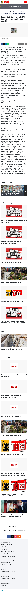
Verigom (4, 569)
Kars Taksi (4, 581)
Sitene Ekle (13, 532)
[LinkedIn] (6, 44)
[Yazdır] (19, 44)
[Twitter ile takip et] (12, 536)
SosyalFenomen (6, 583)
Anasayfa (5, 11)
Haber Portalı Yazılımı (8, 590)
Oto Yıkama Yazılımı (7, 574)
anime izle (4, 549)
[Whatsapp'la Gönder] (8, 44)
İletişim (14, 530)
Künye (10, 530)
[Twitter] (4, 44)
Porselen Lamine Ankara (8, 551)
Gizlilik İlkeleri (21, 530)
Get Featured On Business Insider (10, 564)
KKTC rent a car (6, 567)
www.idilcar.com (6, 542)
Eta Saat (4, 585)
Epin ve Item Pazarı (7, 544)
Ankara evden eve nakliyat (8, 560)
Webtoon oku (5, 576)
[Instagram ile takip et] (15, 536)
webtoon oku (5, 553)
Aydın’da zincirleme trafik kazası (13, 6)
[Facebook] (2, 44)
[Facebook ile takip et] (9, 536)
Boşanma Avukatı (6, 562)
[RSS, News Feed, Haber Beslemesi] (19, 536)
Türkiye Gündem (12, 11)
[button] (21, 44)
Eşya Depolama (6, 546)
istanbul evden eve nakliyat (8, 556)
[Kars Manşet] (5, 2)
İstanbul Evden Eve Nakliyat (8, 571)
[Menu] (25, 2)
